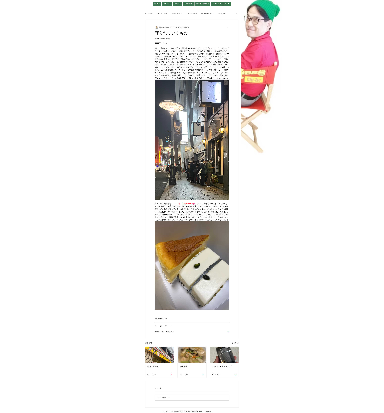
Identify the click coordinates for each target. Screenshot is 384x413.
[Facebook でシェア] (156, 326)
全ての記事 (148, 14)
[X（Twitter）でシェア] (161, 326)
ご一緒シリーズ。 (177, 14)
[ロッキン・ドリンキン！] (224, 355)
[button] (236, 14)
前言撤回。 (184, 367)
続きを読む (222, 14)
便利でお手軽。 (154, 367)
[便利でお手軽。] (159, 355)
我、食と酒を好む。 (208, 14)
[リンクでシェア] (171, 326)
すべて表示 (235, 343)
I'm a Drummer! (192, 14)
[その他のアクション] (228, 27)
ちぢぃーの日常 (161, 14)
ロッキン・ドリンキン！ (222, 367)
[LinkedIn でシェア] (166, 326)
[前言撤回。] (192, 355)
